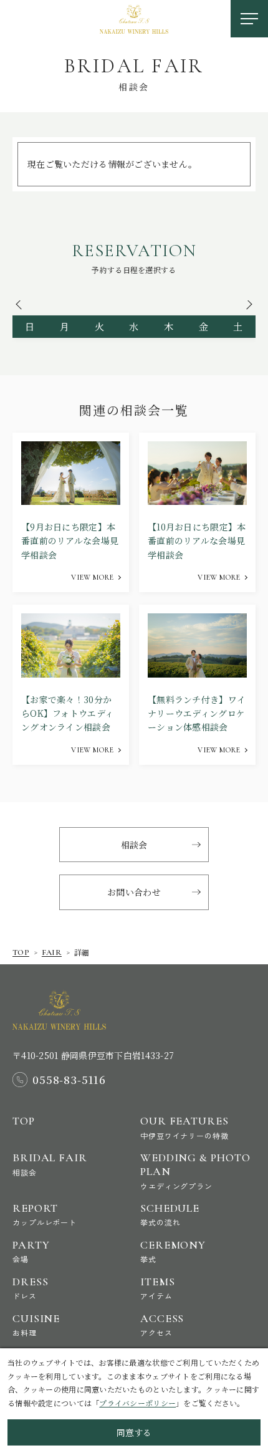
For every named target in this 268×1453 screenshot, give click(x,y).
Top (20, 952)
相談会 (134, 844)
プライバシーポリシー (137, 1403)
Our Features (184, 1127)
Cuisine (36, 1325)
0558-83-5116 (69, 1079)
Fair (52, 952)
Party (31, 1251)
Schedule (169, 1214)
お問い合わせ (134, 892)
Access (162, 1325)
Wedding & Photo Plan (195, 1171)
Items (157, 1288)
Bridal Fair (49, 1164)
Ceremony (173, 1251)
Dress (30, 1288)
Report (44, 1214)
